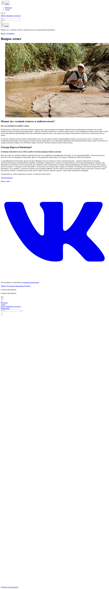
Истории (27, 286)
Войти (3, 16)
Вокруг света (5, 33)
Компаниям (19, 286)
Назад (6, 4)
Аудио (7, 9)
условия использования (30, 282)
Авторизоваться (6, 178)
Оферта (3, 286)
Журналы (8, 8)
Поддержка (11, 286)
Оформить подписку (13, 16)
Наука (12, 33)
